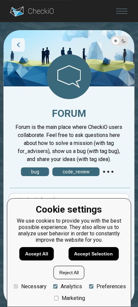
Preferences (111, 286)
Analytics (71, 286)
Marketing (73, 298)
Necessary (33, 286)
